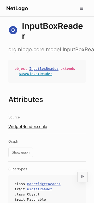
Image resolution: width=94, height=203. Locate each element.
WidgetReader (39, 189)
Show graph (21, 152)
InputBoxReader (43, 68)
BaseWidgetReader (35, 74)
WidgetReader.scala (27, 126)
